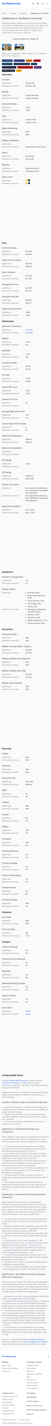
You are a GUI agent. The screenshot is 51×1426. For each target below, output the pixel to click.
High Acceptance (33, 1382)
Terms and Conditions (9, 1420)
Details (28, 1011)
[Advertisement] (25, 213)
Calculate (29, 330)
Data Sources (6, 1365)
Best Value (30, 1371)
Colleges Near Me (8, 1411)
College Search (7, 1402)
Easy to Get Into (32, 1385)
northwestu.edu (32, 171)
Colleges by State (8, 1414)
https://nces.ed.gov (38, 1339)
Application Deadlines (34, 1374)
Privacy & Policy (24, 1420)
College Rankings (33, 1365)
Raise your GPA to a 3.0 (34, 1406)
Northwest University (10, 1083)
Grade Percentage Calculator (36, 1410)
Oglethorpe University (18, 1080)
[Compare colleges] (38, 3)
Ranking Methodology (10, 1368)
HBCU (29, 1377)
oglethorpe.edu (32, 168)
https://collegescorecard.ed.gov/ (36, 1342)
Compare (5, 1408)
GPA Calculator (31, 1397)
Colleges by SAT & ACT (9, 1396)
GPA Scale (29, 1414)
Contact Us (6, 1371)
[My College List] (42, 3)
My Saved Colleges (8, 1405)
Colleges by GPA (7, 1399)
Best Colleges (31, 1368)
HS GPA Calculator (32, 1401)
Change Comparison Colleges (24, 39)
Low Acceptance (32, 1388)
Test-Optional (31, 1380)
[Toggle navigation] (47, 3)
